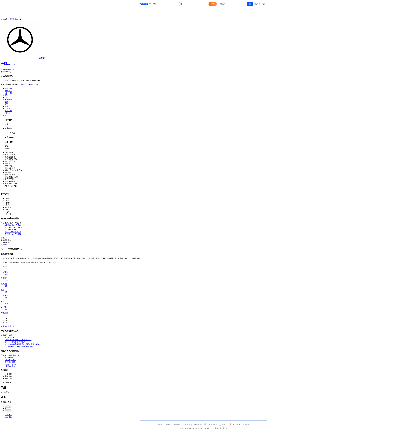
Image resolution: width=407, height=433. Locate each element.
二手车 (7, 108)
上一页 (8, 406)
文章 (6, 102)
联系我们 (169, 424)
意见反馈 (246, 424)
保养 (6, 106)
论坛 (6, 115)
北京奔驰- (23, 61)
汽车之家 (148, 4)
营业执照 (185, 424)
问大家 (7, 113)
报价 (6, 95)
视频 (6, 104)
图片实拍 (8, 93)
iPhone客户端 (198, 424)
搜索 (212, 4)
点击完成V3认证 (26, 84)
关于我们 (161, 424)
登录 (249, 4)
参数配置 (8, 91)
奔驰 (14, 19)
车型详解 (8, 100)
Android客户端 (212, 424)
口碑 (6, 97)
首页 (11, 19)
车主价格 (8, 111)
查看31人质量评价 (7, 326)
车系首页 (8, 88)
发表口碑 (11, 69)
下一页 (8, 410)
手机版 (224, 424)
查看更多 (4, 245)
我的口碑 (4, 69)
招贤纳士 (177, 424)
